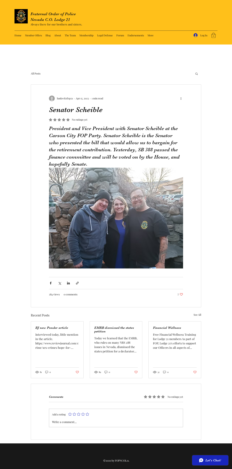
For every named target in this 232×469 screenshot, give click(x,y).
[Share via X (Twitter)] (59, 283)
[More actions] (181, 98)
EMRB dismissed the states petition (114, 329)
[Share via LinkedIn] (68, 283)
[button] (213, 35)
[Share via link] (77, 283)
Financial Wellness (167, 327)
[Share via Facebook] (50, 283)
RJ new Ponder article (51, 327)
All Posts (35, 73)
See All (197, 314)
